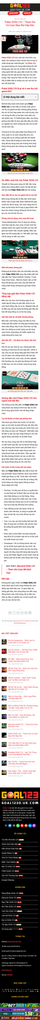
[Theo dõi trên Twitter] (10, 826)
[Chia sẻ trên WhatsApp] (10, 613)
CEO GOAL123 (7, 970)
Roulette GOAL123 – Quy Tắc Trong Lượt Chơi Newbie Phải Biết (22, 753)
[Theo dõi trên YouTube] (26, 826)
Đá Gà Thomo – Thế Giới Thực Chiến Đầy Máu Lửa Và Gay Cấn (22, 651)
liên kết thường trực (20, 623)
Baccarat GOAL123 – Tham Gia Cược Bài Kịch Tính (20, 569)
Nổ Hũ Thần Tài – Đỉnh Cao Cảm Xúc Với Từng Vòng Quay (23, 669)
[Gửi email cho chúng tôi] (14, 826)
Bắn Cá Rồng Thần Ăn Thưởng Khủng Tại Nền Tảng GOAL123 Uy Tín (23, 707)
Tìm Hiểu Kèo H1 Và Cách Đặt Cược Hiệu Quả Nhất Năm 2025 (22, 744)
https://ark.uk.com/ (14, 942)
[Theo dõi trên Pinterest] (22, 826)
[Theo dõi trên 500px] (30, 826)
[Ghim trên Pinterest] (26, 613)
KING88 (10, 975)
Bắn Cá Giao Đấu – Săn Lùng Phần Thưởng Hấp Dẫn (22, 697)
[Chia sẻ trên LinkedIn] (30, 613)
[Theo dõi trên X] (6, 826)
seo (30, 31)
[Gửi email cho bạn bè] (22, 613)
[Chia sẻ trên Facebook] (14, 613)
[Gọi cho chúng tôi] (18, 826)
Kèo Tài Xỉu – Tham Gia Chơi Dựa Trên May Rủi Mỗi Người (21, 763)
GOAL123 (32, 63)
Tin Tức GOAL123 (20, 19)
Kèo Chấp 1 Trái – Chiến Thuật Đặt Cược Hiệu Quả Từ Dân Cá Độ (22, 772)
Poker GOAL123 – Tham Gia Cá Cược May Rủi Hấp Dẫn (23, 735)
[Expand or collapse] (35, 97)
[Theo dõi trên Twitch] (34, 826)
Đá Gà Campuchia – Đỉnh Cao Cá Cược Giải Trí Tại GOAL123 (21, 641)
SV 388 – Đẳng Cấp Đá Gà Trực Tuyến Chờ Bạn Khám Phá (20, 660)
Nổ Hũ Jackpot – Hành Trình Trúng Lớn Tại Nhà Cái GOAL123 (22, 679)
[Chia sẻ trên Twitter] (18, 613)
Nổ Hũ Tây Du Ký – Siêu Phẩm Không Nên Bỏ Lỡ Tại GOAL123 (23, 688)
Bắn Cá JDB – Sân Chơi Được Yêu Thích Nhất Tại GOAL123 (21, 716)
